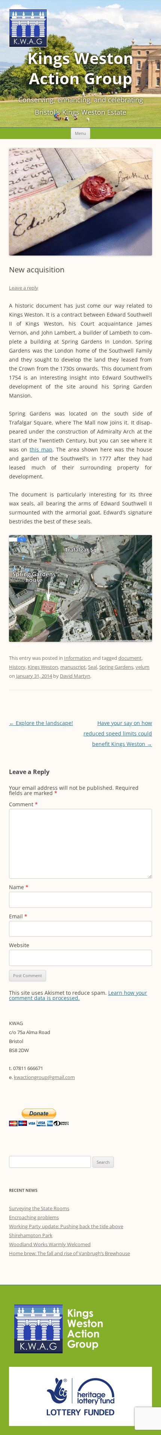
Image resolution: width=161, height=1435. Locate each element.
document (130, 658)
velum (142, 667)
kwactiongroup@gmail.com (44, 1077)
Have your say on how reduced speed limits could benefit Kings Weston (117, 733)
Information (77, 658)
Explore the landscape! (41, 722)
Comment (23, 804)
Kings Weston (43, 667)
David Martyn (75, 676)
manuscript (73, 667)
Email (18, 916)
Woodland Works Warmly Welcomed (50, 1244)
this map (41, 449)
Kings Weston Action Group (80, 68)
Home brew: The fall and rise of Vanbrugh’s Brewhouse (69, 1253)
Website (19, 945)
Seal (92, 667)
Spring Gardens (116, 667)
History (17, 667)
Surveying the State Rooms (39, 1208)
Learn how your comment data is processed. (78, 995)
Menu (80, 133)
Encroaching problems (34, 1217)
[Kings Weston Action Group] (28, 45)
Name (18, 887)
